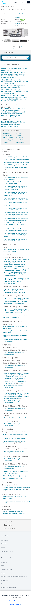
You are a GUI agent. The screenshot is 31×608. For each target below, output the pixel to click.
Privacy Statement (14, 600)
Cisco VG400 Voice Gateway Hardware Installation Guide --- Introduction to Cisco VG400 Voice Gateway (14, 81)
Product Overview (19, 14)
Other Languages (25, 46)
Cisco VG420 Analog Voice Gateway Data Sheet (16, 162)
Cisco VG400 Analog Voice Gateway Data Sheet (16, 157)
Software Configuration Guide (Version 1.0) (14, 478)
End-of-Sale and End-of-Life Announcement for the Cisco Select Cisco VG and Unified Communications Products (16, 188)
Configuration (6, 133)
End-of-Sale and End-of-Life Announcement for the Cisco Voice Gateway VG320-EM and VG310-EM (16, 204)
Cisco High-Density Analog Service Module (15, 167)
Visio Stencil (18, 23)
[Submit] (27, 58)
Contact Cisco (13, 47)
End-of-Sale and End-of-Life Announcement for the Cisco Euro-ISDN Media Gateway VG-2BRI (16, 224)
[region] (15, 599)
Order (22, 19)
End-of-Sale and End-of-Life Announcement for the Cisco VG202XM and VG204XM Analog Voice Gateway (16, 193)
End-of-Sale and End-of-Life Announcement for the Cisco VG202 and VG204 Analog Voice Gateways (16, 234)
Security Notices (20, 140)
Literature (5, 142)
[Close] (28, 593)
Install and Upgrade (8, 140)
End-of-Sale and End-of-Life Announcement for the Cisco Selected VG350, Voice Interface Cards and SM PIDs (16, 214)
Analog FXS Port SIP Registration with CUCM (15, 434)
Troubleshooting (20, 142)
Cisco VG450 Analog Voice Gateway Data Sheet (16, 165)
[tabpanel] (15, 85)
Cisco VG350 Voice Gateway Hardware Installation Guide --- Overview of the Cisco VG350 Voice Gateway (14, 91)
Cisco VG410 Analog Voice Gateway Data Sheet (16, 159)
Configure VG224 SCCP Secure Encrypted (14, 438)
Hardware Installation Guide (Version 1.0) (15, 418)
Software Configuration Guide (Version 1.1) (14, 476)
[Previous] (2, 32)
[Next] (28, 32)
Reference (18, 133)
